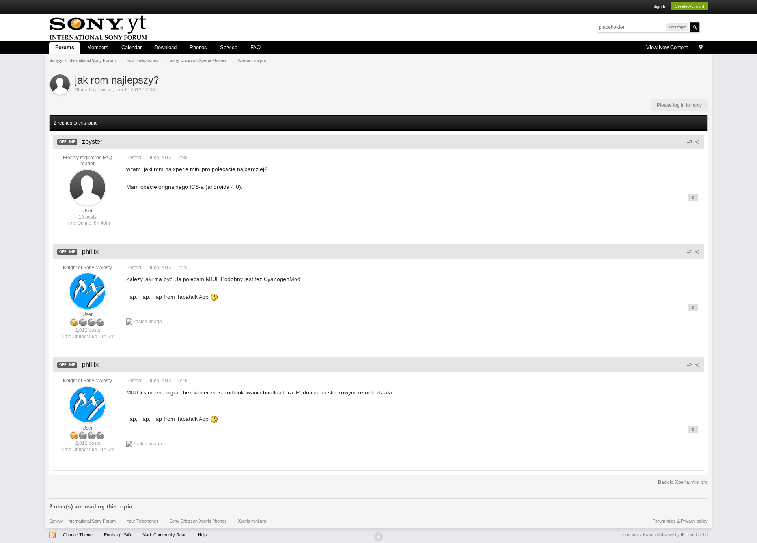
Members (97, 47)
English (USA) (117, 534)
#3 (690, 365)
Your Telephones (142, 521)
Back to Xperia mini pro (683, 482)
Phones (198, 47)
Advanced (704, 27)
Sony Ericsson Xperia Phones (198, 521)
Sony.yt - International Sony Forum (82, 521)
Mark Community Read (164, 534)
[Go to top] (378, 536)
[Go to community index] (98, 27)
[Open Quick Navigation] (701, 48)
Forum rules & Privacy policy (680, 521)
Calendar (131, 47)
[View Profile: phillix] (87, 291)
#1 (690, 142)
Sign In (659, 6)
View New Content (667, 47)
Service (228, 47)
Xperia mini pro (252, 521)
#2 (690, 252)
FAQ (255, 47)
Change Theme (78, 534)
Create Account (689, 6)
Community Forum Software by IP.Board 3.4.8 (664, 534)
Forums (64, 47)
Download (166, 47)
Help (202, 534)
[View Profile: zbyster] (87, 187)
